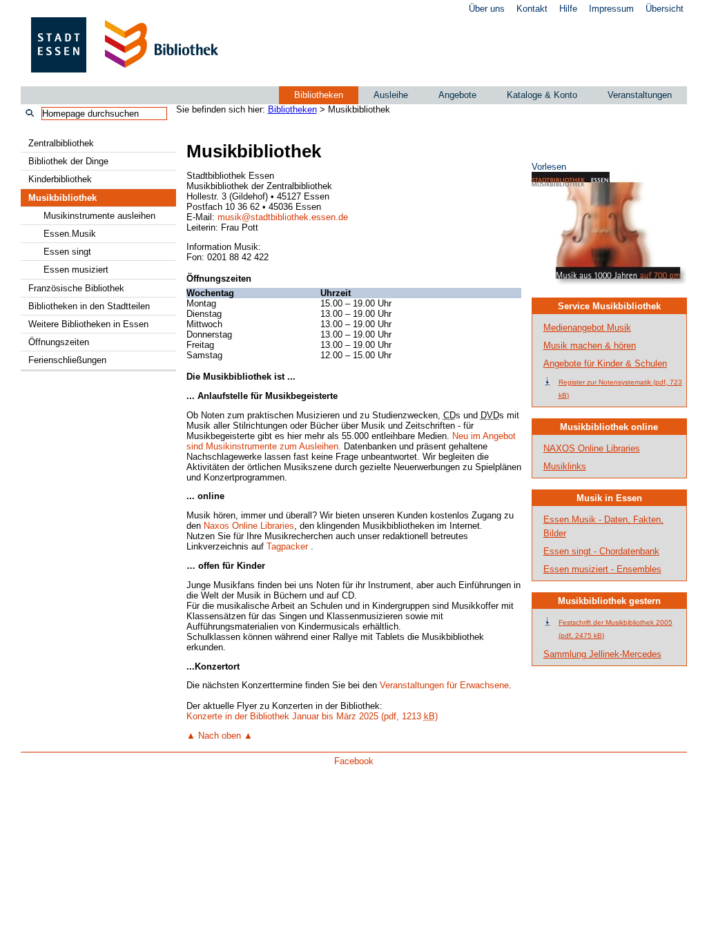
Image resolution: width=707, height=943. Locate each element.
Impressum (611, 8)
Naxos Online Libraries (249, 526)
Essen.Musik (69, 234)
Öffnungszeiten (58, 342)
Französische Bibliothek (76, 288)
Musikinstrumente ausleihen (99, 216)
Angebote (457, 95)
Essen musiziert (75, 269)
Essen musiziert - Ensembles (602, 569)
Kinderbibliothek (60, 179)
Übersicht (665, 8)
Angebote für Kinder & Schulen (605, 363)
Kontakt (532, 8)
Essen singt (67, 251)
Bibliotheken (318, 95)
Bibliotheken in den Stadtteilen (89, 306)
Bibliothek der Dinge (68, 161)
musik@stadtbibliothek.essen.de (282, 217)
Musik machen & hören (589, 345)
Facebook (354, 761)
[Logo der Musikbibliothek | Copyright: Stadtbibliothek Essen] (609, 281)
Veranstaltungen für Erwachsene (444, 685)
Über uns (487, 8)
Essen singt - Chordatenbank (601, 551)
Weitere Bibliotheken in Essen (88, 324)
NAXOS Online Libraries (591, 448)
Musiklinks (564, 466)
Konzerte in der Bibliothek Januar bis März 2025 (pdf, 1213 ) (312, 716)
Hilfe (568, 8)
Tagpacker (287, 546)
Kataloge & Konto (542, 95)
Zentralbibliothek (61, 143)
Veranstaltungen (640, 95)
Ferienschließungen (67, 360)
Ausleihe (391, 95)
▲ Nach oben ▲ (219, 735)
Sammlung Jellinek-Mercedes (602, 654)
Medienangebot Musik (587, 327)
